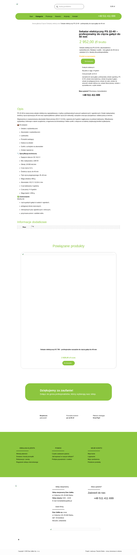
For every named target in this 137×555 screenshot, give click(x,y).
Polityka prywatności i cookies (62, 459)
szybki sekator (96, 85)
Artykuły (67, 16)
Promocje (49, 16)
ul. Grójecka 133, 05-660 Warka (62, 495)
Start (31, 16)
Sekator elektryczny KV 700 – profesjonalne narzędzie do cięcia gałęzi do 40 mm (68, 349)
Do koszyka (89, 61)
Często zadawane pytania (60, 454)
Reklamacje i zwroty (23, 459)
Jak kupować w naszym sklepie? (63, 456)
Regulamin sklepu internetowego (27, 462)
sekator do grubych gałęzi (109, 79)
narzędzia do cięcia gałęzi (90, 77)
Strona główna (36, 23)
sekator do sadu (105, 81)
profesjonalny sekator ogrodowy (108, 77)
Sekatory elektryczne (53, 23)
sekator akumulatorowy (93, 79)
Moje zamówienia (93, 459)
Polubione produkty (94, 462)
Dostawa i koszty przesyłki (25, 456)
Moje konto (91, 454)
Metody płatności (21, 454)
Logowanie (91, 456)
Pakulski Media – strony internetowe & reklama (109, 551)
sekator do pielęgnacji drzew (90, 81)
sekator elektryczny (94, 83)
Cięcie (44, 23)
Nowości (58, 16)
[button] (88, 67)
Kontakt (75, 16)
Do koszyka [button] (68, 363)
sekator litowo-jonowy (107, 83)
